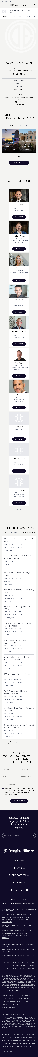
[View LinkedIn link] (27, 890)
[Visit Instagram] (13, 74)
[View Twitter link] (16, 890)
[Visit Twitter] (24, 74)
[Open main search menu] (35, 5)
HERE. (6, 1027)
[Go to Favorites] (35, 1)
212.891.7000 (26, 975)
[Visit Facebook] (17, 74)
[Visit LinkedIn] (21, 74)
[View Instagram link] (21, 890)
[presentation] (19, 143)
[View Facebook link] (11, 890)
